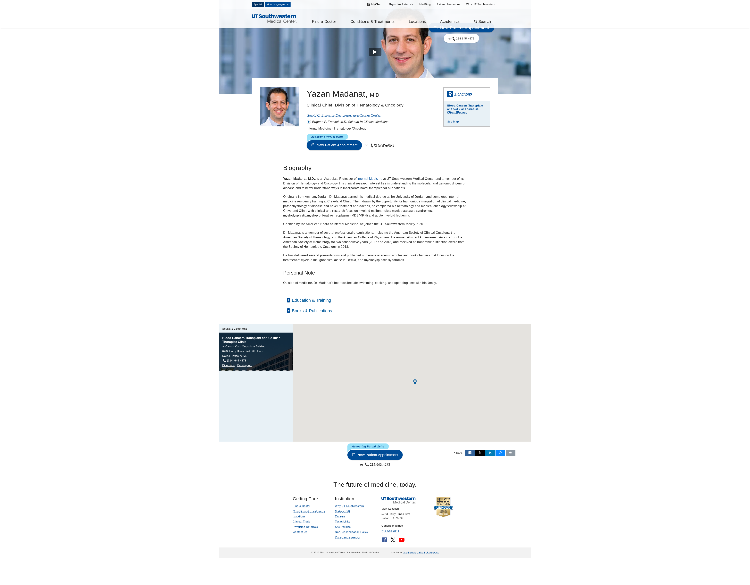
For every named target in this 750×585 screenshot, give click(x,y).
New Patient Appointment (337, 145)
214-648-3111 (390, 530)
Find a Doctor (324, 21)
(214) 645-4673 (236, 360)
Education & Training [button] (311, 300)
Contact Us (300, 531)
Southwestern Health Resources (421, 552)
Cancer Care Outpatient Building (245, 346)
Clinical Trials (301, 521)
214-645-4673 (384, 145)
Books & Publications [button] (311, 310)
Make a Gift (342, 511)
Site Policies (343, 526)
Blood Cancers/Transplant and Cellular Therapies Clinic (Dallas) (465, 109)
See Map (453, 121)
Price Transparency (347, 537)
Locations (417, 21)
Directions (228, 365)
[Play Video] (375, 52)
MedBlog (425, 4)
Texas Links (342, 521)
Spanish (258, 4)
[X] (393, 541)
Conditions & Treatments (372, 21)
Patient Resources (448, 4)
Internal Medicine (369, 178)
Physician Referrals (400, 4)
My (377, 4)
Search (484, 21)
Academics (450, 21)
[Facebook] (384, 541)
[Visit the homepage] (274, 18)
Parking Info (244, 365)
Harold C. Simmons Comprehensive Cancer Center (343, 115)
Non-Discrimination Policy (351, 531)
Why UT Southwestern (480, 4)
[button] (415, 382)
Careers (340, 516)
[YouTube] (401, 541)
